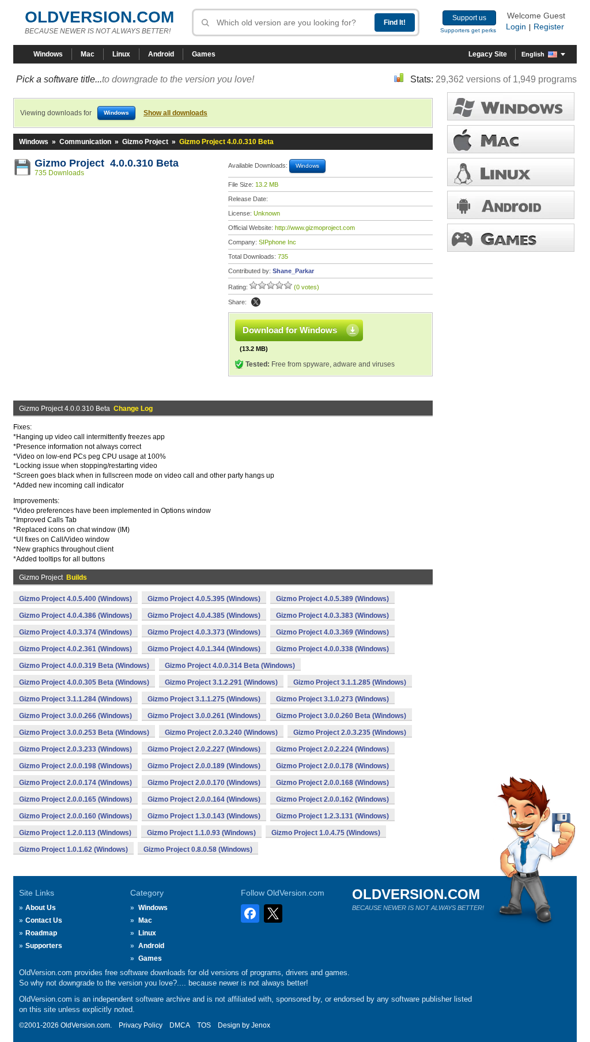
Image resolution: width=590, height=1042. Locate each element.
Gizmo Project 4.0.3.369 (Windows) (332, 632)
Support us (469, 18)
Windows (48, 54)
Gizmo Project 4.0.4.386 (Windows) (75, 615)
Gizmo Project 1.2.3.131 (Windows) (332, 816)
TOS (204, 1025)
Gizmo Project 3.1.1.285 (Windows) (349, 682)
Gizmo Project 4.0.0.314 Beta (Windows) (230, 666)
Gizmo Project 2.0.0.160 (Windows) (75, 816)
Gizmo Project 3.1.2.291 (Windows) (221, 682)
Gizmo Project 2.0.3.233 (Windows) (75, 749)
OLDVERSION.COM (99, 17)
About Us (40, 908)
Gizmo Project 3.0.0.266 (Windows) (75, 716)
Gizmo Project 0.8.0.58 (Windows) (197, 849)
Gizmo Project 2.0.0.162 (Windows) (332, 799)
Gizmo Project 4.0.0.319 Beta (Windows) (84, 666)
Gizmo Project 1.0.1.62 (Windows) (73, 849)
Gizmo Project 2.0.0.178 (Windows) (332, 766)
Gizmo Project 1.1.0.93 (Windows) (201, 833)
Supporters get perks (468, 30)
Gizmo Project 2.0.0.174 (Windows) (75, 783)
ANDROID (510, 205)
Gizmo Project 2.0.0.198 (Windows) (75, 766)
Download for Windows (290, 330)
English (532, 54)
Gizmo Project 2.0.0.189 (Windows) (204, 766)
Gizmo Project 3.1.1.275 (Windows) (204, 699)
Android (161, 54)
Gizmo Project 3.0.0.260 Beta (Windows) (341, 716)
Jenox (260, 1025)
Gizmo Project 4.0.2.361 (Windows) (75, 649)
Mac (87, 54)
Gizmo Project (145, 142)
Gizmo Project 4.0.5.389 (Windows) (332, 599)
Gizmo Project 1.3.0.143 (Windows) (204, 816)
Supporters (43, 946)
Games (203, 54)
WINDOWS (510, 106)
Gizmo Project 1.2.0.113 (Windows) (75, 833)
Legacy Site (487, 54)
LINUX (510, 172)
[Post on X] (255, 302)
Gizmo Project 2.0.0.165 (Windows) (75, 799)
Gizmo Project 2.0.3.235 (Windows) (349, 732)
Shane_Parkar (293, 270)
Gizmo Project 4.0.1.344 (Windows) (204, 649)
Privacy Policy (140, 1025)
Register (549, 26)
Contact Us (43, 920)
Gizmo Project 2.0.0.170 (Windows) (204, 783)
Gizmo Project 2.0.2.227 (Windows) (204, 749)
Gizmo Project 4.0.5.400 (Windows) (75, 599)
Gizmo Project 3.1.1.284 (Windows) (75, 699)
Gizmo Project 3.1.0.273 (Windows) (332, 699)
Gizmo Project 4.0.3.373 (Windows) (204, 632)
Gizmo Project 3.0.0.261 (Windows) (204, 716)
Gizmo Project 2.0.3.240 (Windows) (221, 732)
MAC (510, 139)
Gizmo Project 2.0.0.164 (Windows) (204, 799)
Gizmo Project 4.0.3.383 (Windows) (332, 615)
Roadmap (41, 933)
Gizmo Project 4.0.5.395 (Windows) (204, 599)
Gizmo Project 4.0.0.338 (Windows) (332, 649)
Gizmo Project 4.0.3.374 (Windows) (75, 632)
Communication (85, 142)
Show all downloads (175, 113)
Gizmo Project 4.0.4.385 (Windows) (204, 615)
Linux (121, 54)
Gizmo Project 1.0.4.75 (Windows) (325, 833)
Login (516, 26)
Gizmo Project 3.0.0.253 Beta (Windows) (84, 732)
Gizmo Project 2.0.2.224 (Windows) (332, 749)
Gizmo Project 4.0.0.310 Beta (107, 163)
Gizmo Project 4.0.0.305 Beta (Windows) (84, 682)
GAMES (510, 238)
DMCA (179, 1025)
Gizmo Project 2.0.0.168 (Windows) (332, 783)
